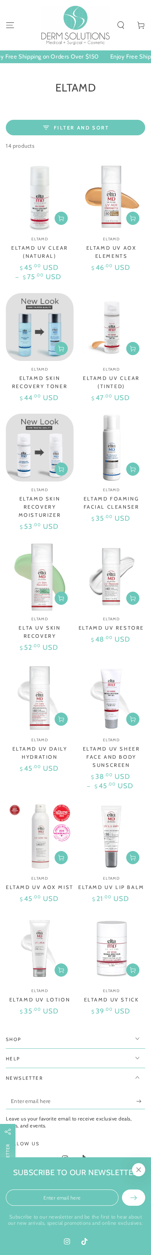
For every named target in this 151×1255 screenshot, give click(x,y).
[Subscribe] (140, 1101)
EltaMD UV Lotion (39, 999)
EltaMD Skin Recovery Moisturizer (40, 506)
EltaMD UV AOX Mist (40, 887)
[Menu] (10, 25)
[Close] (138, 1169)
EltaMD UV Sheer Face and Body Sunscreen (111, 757)
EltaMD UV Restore (111, 628)
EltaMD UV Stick (111, 999)
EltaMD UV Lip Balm (111, 887)
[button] (121, 25)
